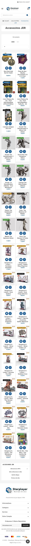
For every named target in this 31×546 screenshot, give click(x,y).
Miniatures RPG (15, 468)
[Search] (27, 15)
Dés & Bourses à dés (15, 471)
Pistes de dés (15, 478)
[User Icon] (25, 9)
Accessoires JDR (8, 464)
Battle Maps (15, 475)
